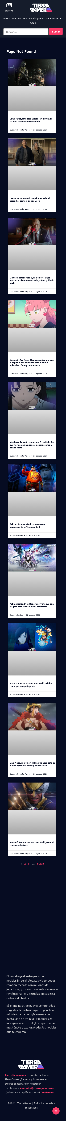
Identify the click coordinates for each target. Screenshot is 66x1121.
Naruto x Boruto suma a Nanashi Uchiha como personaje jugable (31, 684)
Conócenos (47, 1092)
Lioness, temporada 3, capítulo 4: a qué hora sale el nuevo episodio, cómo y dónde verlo (32, 280)
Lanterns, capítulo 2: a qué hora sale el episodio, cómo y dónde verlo (30, 199)
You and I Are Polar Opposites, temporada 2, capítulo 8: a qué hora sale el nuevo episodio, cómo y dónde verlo (32, 362)
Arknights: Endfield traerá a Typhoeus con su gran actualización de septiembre (32, 605)
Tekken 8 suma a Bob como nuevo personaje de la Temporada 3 (27, 525)
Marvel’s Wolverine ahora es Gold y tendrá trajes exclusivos (32, 843)
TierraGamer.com (15, 1075)
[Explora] (9, 5)
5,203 (40, 863)
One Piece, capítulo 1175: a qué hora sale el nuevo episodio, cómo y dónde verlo (32, 764)
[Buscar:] (26, 31)
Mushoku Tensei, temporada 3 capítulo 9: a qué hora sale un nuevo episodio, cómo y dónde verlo (32, 445)
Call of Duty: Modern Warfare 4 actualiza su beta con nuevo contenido (31, 120)
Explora (9, 10)
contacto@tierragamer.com (37, 1088)
